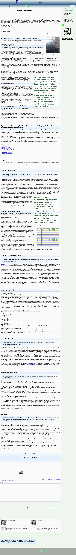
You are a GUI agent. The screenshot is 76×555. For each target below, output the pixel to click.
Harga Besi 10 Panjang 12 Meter (8, 149)
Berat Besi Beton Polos (6, 151)
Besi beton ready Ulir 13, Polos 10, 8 (54, 508)
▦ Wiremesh (19, 6)
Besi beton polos (4, 40)
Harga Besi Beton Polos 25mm (7, 152)
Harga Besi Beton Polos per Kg (7, 148)
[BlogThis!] (2, 482)
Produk (11, 16)
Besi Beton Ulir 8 (3, 508)
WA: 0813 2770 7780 (67, 10)
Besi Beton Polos (7, 16)
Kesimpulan (3, 154)
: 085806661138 (23, 6)
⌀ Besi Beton (14, 6)
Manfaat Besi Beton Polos (6, 153)
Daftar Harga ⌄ (8, 6)
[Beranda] (27, 507)
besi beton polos (7, 29)
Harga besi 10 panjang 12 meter (7, 264)
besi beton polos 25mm (30, 363)
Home (3, 16)
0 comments (13, 480)
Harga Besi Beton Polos (6, 147)
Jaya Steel (38, 2)
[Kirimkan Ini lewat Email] (0, 482)
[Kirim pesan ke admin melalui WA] (27, 7)
